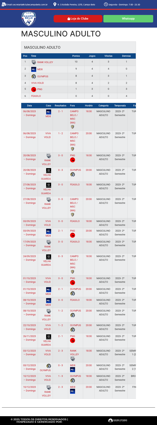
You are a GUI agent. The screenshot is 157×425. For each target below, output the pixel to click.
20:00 (89, 133)
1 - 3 (60, 376)
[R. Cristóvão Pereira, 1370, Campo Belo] (55, 4)
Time (33, 56)
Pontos (76, 56)
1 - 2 (60, 133)
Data (29, 105)
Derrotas (126, 56)
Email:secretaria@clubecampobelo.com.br (27, 4)
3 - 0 (60, 155)
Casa (48, 105)
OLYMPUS (42, 76)
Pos (25, 56)
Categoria (103, 105)
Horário (89, 105)
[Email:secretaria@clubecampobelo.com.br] (4, 4)
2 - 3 (60, 350)
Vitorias (108, 56)
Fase (135, 105)
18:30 (89, 111)
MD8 (40, 69)
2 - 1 (60, 111)
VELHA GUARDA (46, 176)
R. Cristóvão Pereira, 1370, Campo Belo (76, 4)
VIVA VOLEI (37, 82)
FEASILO (36, 96)
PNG (39, 89)
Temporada (120, 105)
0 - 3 (60, 170)
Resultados (60, 105)
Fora (72, 105)
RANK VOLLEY (45, 62)
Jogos (92, 56)
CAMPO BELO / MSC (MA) (74, 117)
